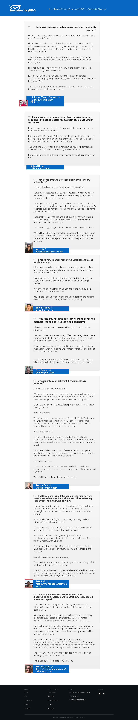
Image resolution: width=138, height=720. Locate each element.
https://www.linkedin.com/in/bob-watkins (51, 670)
